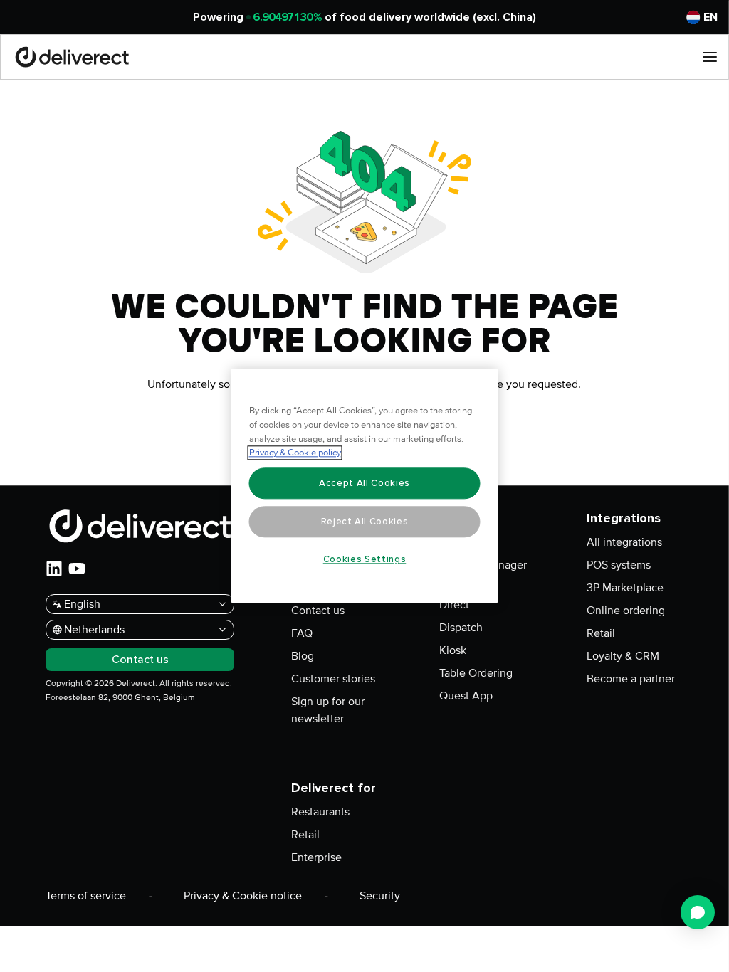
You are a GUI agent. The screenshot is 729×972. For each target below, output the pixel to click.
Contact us (318, 610)
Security (380, 896)
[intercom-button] (698, 912)
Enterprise (316, 857)
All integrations (624, 542)
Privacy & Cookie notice (243, 896)
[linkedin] (54, 568)
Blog (302, 656)
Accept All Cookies (364, 483)
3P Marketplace (625, 588)
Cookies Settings (365, 559)
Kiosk (452, 650)
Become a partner (631, 679)
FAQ (302, 633)
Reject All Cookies (365, 521)
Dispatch (461, 627)
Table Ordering (476, 673)
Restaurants (320, 812)
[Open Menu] (710, 57)
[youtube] (76, 568)
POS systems (619, 565)
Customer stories (333, 679)
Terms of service (86, 896)
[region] (364, 486)
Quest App (466, 696)
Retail (601, 633)
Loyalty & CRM (623, 656)
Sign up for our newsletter (327, 710)
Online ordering (626, 610)
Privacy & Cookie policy (295, 453)
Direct (454, 605)
